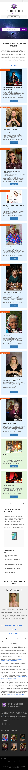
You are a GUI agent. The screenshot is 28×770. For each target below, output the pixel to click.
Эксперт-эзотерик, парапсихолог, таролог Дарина (11, 613)
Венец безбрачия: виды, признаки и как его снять (13, 565)
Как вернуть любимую (10, 572)
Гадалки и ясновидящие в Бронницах (15, 694)
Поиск (20, 1)
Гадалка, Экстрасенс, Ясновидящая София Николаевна (13, 206)
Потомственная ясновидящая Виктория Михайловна (12, 379)
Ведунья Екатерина (8, 485)
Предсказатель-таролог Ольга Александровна (12, 171)
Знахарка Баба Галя (8, 247)
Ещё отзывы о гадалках (14, 633)
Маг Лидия (6, 455)
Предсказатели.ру (7, 715)
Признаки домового (10, 562)
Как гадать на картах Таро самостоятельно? (11, 556)
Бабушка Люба (7, 335)
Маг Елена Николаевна (9, 423)
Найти (23, 29)
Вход (25, 1)
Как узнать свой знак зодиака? (12, 559)
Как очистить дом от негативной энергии (13, 569)
